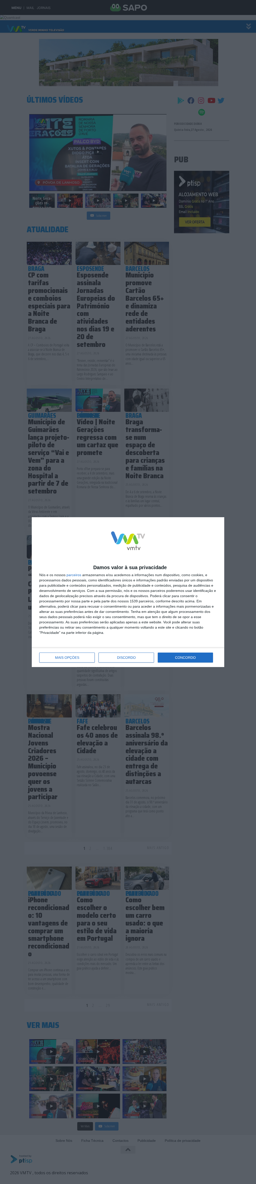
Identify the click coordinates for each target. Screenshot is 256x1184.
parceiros (73, 575)
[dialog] (128, 592)
